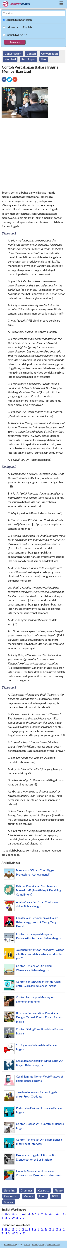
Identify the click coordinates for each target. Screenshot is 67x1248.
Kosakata (43, 1190)
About (27, 1244)
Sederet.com (10, 1244)
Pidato (59, 1190)
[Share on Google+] (14, 81)
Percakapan (28, 59)
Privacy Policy (38, 1244)
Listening (9, 1190)
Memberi (10, 59)
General (9, 1202)
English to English (16, 35)
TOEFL (56, 1196)
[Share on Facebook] (4, 81)
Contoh (31, 53)
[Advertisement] (33, 154)
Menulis (29, 1196)
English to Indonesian (19, 19)
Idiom (42, 1196)
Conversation (13, 53)
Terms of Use (53, 1244)
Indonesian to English (19, 27)
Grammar (26, 1190)
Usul (44, 59)
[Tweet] (9, 81)
